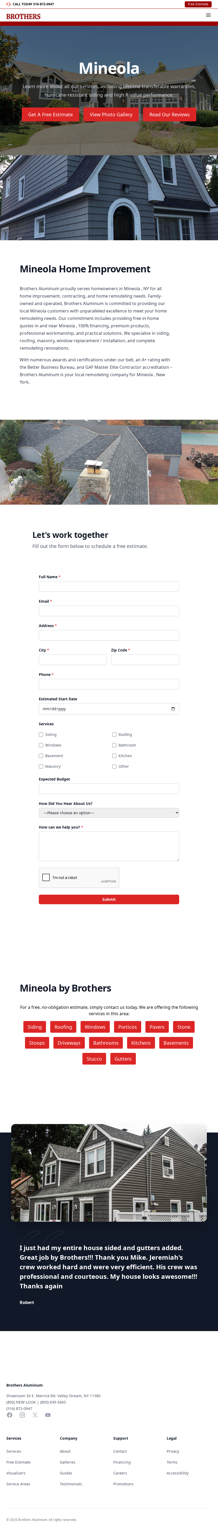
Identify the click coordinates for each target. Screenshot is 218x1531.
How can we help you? (61, 827)
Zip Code (120, 650)
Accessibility (177, 1473)
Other (124, 766)
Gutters (123, 1059)
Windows (53, 745)
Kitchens (141, 1043)
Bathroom (127, 745)
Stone (183, 1027)
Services (46, 723)
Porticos (127, 1027)
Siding (51, 734)
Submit (109, 899)
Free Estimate (198, 4)
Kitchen (125, 755)
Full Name (50, 576)
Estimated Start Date (58, 698)
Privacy (173, 1451)
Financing (122, 1462)
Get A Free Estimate (50, 114)
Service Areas (18, 1483)
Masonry (53, 766)
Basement (54, 755)
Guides (66, 1473)
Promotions (123, 1483)
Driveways (69, 1043)
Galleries (68, 1462)
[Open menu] (208, 15)
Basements (176, 1043)
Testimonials (71, 1483)
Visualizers (16, 1473)
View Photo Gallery (111, 114)
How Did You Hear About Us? (66, 803)
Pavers (157, 1027)
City (44, 650)
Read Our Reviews (169, 114)
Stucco (94, 1059)
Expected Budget (54, 779)
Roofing (125, 734)
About (65, 1451)
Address (48, 625)
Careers (120, 1473)
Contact (120, 1451)
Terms (172, 1462)
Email (45, 601)
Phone (46, 674)
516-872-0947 (43, 4)
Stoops (37, 1043)
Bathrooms (106, 1043)
